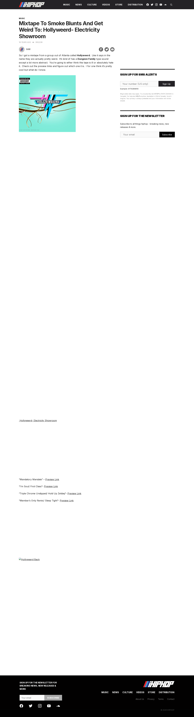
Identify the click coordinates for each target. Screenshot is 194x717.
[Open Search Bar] (171, 4)
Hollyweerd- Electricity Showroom (38, 420)
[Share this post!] (101, 49)
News (78, 4)
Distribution (135, 4)
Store (118, 4)
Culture (92, 4)
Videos (106, 4)
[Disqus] (66, 613)
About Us (140, 699)
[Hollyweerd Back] (29, 559)
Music (66, 4)
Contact (170, 699)
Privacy (151, 699)
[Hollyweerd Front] (47, 131)
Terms (161, 699)
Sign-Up (167, 84)
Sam (28, 49)
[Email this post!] (112, 49)
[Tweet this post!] (107, 49)
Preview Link (52, 479)
